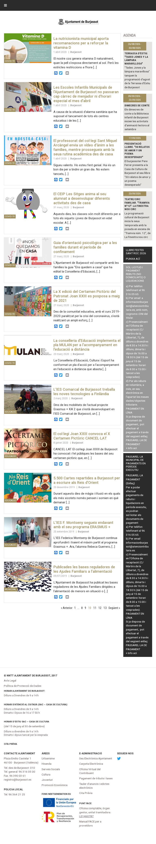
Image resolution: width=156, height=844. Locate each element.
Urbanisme (48, 758)
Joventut (47, 779)
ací (135, 448)
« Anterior (66, 608)
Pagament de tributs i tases (96, 778)
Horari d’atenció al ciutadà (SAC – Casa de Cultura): (36, 704)
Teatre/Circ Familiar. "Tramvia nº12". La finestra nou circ (137, 204)
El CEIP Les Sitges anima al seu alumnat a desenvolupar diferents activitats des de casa (81, 198)
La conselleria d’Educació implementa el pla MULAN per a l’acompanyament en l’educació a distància (86, 345)
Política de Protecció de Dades (22, 685)
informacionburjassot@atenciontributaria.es (137, 305)
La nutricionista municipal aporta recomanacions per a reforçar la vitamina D (81, 43)
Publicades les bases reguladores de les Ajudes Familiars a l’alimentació (84, 569)
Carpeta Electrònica (91, 763)
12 (100, 608)
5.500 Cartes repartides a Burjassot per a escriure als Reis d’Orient (86, 480)
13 (105, 608)
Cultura (46, 774)
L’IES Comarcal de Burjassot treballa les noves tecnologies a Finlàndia (84, 391)
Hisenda (46, 763)
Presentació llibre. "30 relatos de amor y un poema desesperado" (137, 150)
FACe (88, 803)
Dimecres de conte (137, 105)
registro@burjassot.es (17, 779)
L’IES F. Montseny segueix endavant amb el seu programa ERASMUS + (83, 524)
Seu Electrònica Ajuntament (95, 758)
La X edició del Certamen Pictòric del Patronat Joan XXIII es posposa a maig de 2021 (86, 296)
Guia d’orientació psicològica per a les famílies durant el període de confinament (85, 247)
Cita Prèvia (10, 744)
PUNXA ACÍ (133, 258)
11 (94, 608)
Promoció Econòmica (54, 785)
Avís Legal (10, 680)
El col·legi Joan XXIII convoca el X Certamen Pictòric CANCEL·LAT (81, 436)
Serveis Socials (51, 769)
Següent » (114, 608)
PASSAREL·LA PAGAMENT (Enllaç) (134, 479)
